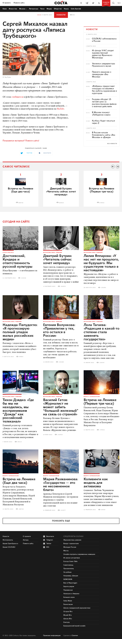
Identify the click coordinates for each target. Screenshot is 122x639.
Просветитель (68, 568)
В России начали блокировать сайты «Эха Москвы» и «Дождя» (103, 135)
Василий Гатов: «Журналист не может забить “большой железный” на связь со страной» (60, 407)
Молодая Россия (69, 547)
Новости (61, 15)
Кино (5, 9)
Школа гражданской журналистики (76, 608)
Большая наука (69, 597)
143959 (60, 434)
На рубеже (67, 572)
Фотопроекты (8, 540)
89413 (20, 441)
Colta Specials (76, 9)
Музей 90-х (67, 615)
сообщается (17, 97)
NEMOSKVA (67, 579)
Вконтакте (50, 536)
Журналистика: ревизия (52, 252)
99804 (21, 356)
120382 (103, 287)
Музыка (22, 9)
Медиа (49, 9)
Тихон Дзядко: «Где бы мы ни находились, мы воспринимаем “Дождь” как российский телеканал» (18, 410)
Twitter (48, 543)
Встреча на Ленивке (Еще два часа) (20, 190)
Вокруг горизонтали (92, 396)
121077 (63, 510)
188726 (20, 202)
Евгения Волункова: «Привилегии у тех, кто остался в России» (59, 330)
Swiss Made (67, 601)
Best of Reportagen (70, 583)
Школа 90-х (67, 619)
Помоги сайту (19, 3)
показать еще (61, 521)
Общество (58, 9)
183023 (61, 202)
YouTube (8, 77)
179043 (101, 202)
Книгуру (66, 622)
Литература (33, 9)
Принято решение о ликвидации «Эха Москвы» (101, 74)
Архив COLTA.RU (9, 547)
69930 (103, 509)
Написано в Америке (71, 594)
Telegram (49, 540)
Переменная (68, 590)
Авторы (25, 540)
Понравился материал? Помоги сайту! (21, 141)
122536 (23, 278)
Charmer (75, 635)
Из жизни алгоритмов (71, 558)
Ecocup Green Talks (70, 561)
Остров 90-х (67, 611)
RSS (47, 547)
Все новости (112, 143)
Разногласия (68, 604)
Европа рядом (68, 586)
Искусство (13, 9)
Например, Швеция (70, 576)
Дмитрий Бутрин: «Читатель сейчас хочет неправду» (57, 259)
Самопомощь (68, 565)
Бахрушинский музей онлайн (74, 626)
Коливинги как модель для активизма (96, 482)
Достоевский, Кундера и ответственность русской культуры (17, 261)
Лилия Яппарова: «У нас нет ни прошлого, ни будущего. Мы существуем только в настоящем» (101, 263)
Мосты (66, 551)
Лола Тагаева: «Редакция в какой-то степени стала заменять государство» (101, 332)
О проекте (7, 3)
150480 (61, 362)
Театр (42, 9)
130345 (101, 362)
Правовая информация (52, 635)
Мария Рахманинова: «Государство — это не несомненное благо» (60, 484)
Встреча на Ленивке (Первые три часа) (101, 190)
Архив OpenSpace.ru (10, 543)
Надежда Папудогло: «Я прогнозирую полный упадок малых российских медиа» (20, 332)
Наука (66, 9)
